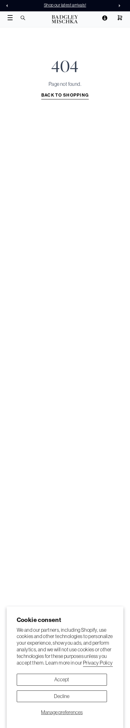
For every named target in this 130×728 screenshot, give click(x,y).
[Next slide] (121, 5)
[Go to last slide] (8, 5)
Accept (61, 679)
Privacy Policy (98, 663)
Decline (61, 696)
